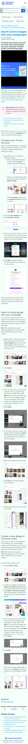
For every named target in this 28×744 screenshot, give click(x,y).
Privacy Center (19, 742)
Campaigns (5, 27)
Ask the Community (7, 702)
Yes (5, 709)
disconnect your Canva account (16, 131)
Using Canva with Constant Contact (15, 720)
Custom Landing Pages (8, 100)
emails (22, 98)
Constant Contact (9, 742)
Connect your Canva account (13, 118)
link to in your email (18, 634)
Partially (14, 709)
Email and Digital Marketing (9, 26)
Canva (9, 90)
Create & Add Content (18, 27)
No (23, 709)
